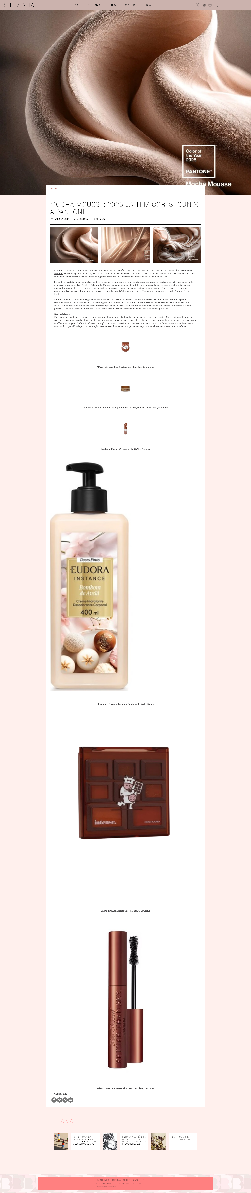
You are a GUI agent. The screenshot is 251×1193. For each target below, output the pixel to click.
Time (132, 302)
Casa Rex (125, 1184)
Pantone (58, 273)
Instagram (116, 1180)
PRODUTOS (129, 5)
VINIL (139, 1184)
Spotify (127, 1180)
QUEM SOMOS (102, 1180)
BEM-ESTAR (94, 5)
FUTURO (111, 5)
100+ (77, 5)
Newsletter (138, 1180)
